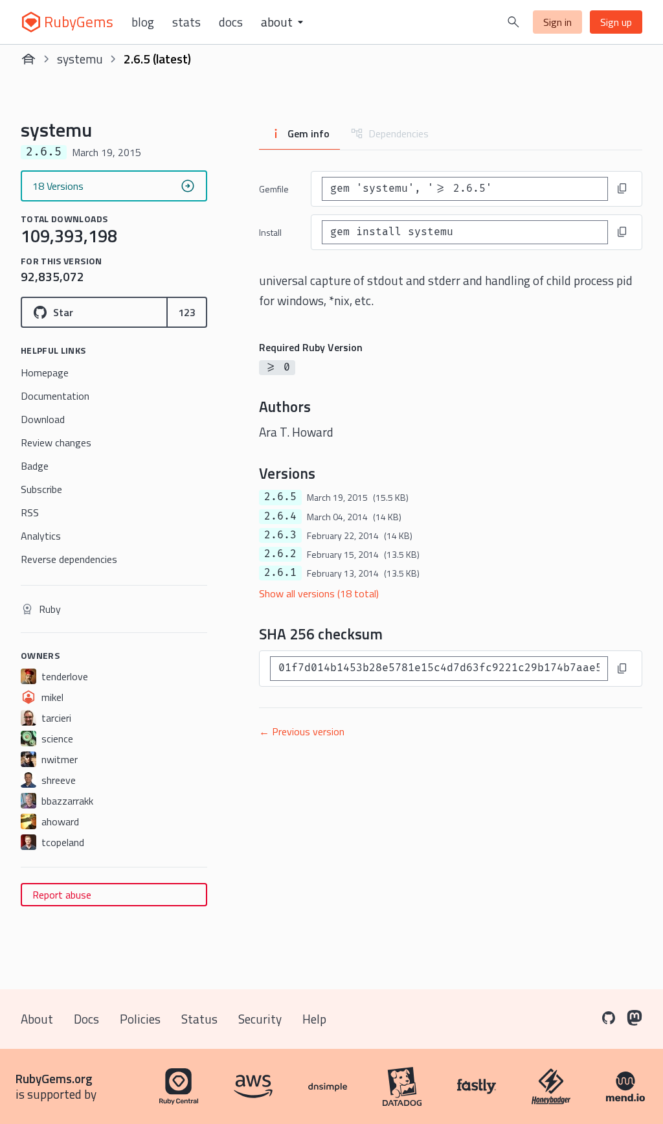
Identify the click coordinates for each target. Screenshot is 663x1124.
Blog (142, 22)
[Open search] (513, 22)
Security (260, 1018)
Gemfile (274, 189)
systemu (80, 58)
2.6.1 (280, 572)
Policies (140, 1018)
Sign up (616, 22)
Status (199, 1018)
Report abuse (61, 894)
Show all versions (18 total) (319, 593)
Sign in (557, 22)
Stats (186, 22)
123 (187, 312)
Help (314, 1018)
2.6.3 (280, 535)
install (270, 232)
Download (43, 419)
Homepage (45, 372)
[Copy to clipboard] (622, 188)
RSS (30, 512)
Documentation (55, 396)
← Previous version (301, 731)
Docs (231, 22)
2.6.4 (280, 516)
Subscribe (41, 489)
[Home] (28, 59)
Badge (35, 466)
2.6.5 (280, 496)
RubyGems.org (54, 1078)
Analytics (41, 536)
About (37, 1018)
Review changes (56, 442)
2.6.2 (280, 553)
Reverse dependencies (69, 559)
